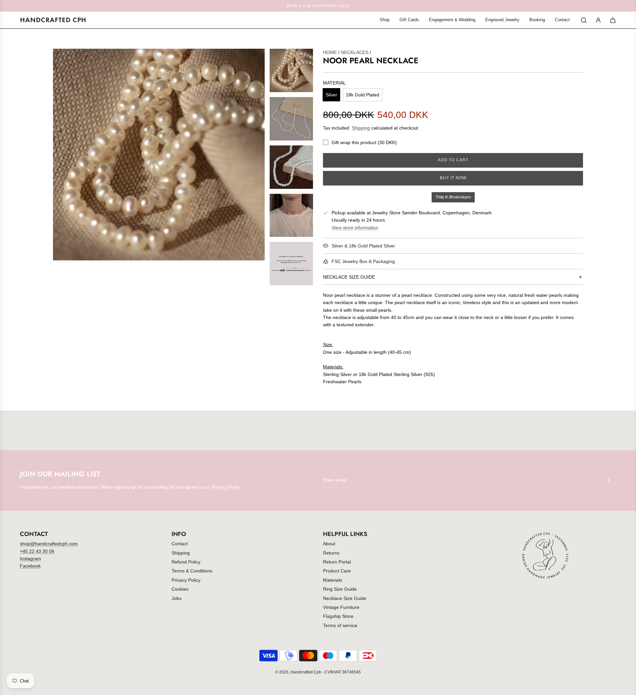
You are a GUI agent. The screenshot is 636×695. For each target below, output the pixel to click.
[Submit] (609, 480)
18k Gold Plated (362, 94)
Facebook (30, 565)
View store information (355, 227)
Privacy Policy (226, 487)
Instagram (30, 558)
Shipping (361, 128)
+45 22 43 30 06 (37, 551)
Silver (331, 94)
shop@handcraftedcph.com (49, 543)
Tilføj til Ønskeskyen (453, 197)
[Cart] (613, 20)
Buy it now (453, 178)
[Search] (583, 20)
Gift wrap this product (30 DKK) (364, 142)
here (344, 5)
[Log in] (598, 20)
